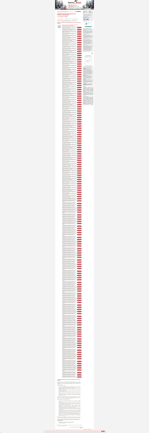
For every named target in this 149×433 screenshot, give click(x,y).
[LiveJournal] (80, 11)
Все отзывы (81, 427)
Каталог (61, 11)
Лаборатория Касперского (65, 11)
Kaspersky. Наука (85, 34)
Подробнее (90, 49)
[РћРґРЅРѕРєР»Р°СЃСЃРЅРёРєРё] (76, 11)
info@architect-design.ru (85, 16)
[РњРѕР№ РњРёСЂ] (77, 11)
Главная (58, 11)
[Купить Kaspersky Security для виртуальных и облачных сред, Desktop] (79, 27)
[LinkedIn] (79, 11)
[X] (78, 11)
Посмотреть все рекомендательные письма (88, 66)
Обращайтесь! (76, 20)
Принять (103, 431)
